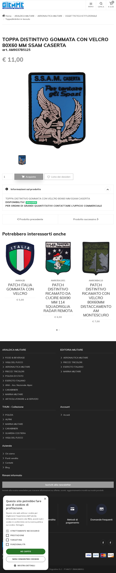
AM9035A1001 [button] (58, 280)
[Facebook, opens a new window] (103, 542)
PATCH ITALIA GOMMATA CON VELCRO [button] (20, 289)
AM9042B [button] (20, 280)
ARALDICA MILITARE (24, 16)
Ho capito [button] (25, 551)
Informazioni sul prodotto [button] (26, 189)
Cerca (101, 7)
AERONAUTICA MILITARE (49, 16)
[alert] (25, 533)
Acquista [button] (31, 176)
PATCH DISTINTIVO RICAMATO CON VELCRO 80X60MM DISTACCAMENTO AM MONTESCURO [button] (96, 300)
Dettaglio (20, 525)
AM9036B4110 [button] (96, 280)
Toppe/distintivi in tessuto (17, 19)
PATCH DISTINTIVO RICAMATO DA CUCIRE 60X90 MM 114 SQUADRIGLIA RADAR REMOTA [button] (58, 298)
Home (8, 16)
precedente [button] (31, 219)
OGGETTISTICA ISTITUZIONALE (81, 16)
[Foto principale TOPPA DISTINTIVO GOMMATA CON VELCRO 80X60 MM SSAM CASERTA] (58, 110)
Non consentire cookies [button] (25, 559)
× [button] (45, 499)
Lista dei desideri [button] (60, 176)
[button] (13, 5)
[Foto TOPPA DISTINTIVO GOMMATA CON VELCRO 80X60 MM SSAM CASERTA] (22, 160)
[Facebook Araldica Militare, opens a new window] (110, 542)
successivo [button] (84, 219)
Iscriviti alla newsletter (58, 484)
